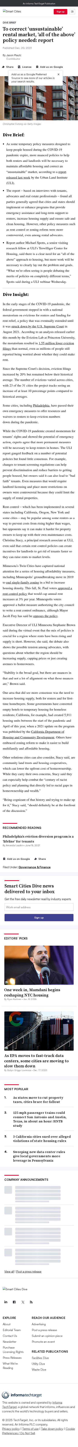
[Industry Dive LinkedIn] (5, 1302)
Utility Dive (38, 1364)
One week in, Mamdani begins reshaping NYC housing (32, 992)
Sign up (61, 11)
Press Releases (12, 1358)
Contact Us (10, 1336)
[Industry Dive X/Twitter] (22, 1302)
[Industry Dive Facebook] (14, 1302)
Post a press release (28, 1271)
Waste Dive (39, 1369)
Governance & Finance (35, 867)
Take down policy (52, 1429)
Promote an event (43, 1341)
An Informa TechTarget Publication (39, 3)
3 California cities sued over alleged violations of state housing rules (42, 1138)
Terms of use (30, 1429)
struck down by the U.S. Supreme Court (37, 326)
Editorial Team (12, 1330)
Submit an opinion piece (47, 1336)
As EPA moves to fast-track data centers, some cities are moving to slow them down (36, 1061)
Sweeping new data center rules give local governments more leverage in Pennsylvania (39, 1156)
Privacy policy (11, 1429)
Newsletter (9, 1341)
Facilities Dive (40, 1358)
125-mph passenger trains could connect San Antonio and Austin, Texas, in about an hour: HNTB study (40, 1119)
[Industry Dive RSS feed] (31, 1302)
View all (9, 1271)
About (7, 1324)
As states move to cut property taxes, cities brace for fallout (38, 1099)
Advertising (39, 1324)
